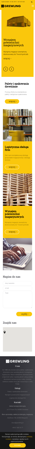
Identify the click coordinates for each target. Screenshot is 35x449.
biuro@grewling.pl (17, 423)
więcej (6, 58)
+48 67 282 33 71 (17, 427)
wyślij (24, 314)
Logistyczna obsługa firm (17, 398)
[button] (4, 332)
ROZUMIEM (17, 445)
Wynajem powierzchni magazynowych (13, 42)
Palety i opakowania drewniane (17, 391)
